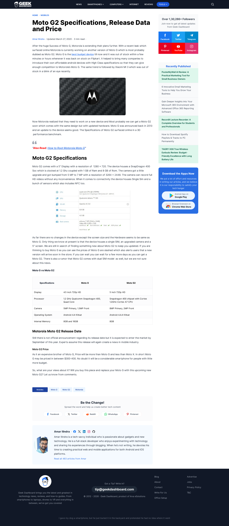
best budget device (83, 54)
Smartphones (94, 4)
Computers (116, 4)
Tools (162, 4)
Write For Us (160, 492)
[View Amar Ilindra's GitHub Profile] (93, 431)
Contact (158, 487)
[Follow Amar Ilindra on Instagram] (89, 431)
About (157, 482)
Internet (134, 4)
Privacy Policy (194, 487)
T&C (189, 492)
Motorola (79, 389)
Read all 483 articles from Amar (70, 458)
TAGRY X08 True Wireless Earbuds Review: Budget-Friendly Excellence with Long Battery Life (177, 154)
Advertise (192, 476)
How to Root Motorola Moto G (66, 148)
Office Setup (160, 498)
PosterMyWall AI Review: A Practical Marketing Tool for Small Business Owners (176, 75)
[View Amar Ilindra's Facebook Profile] (74, 431)
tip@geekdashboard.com (114, 489)
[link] (74, 431)
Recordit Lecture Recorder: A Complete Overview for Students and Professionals (178, 123)
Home (35, 15)
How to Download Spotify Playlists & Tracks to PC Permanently (175, 138)
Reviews (148, 4)
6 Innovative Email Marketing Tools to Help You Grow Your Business (176, 90)
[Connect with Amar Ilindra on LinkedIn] (84, 431)
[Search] (212, 4)
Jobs (189, 482)
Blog (156, 476)
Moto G (54, 389)
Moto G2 (66, 389)
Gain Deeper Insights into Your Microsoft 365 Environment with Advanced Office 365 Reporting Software (178, 106)
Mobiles (45, 15)
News (79, 4)
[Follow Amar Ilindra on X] (79, 431)
